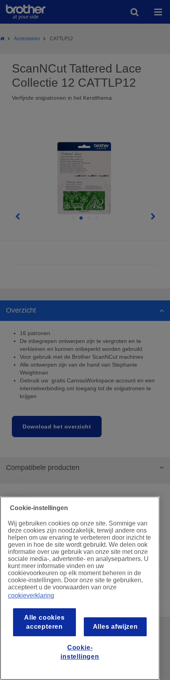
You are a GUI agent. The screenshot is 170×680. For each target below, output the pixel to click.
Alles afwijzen (115, 626)
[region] (80, 588)
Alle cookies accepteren (44, 622)
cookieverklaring (31, 595)
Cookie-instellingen (79, 652)
